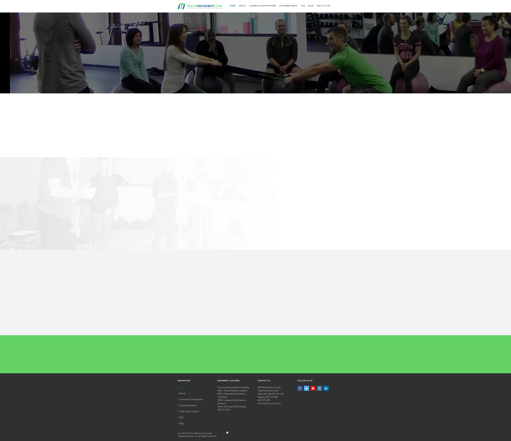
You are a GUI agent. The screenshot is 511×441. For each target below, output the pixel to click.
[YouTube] (313, 388)
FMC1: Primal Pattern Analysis (232, 390)
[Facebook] (299, 388)
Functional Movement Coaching (233, 387)
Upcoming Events (188, 405)
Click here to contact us (269, 403)
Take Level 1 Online (189, 411)
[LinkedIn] (326, 388)
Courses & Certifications (191, 399)
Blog (181, 423)
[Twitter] (306, 388)
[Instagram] (319, 388)
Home (182, 387)
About (182, 393)
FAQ (181, 417)
